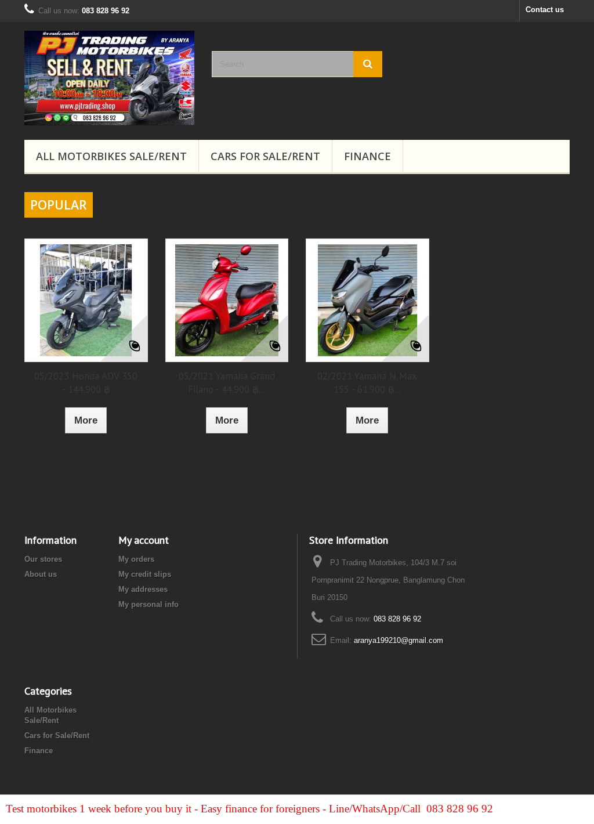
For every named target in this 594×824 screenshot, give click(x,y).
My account (143, 540)
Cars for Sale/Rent (265, 156)
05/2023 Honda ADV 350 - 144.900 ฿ (85, 383)
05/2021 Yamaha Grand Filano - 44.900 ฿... (227, 383)
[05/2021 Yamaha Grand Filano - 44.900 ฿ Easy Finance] (227, 300)
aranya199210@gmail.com (398, 640)
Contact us (545, 9)
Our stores (43, 559)
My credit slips (144, 574)
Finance (367, 156)
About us (40, 574)
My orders (136, 559)
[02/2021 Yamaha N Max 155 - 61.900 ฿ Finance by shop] (367, 300)
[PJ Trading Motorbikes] (109, 78)
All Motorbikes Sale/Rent (111, 156)
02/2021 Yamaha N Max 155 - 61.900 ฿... (367, 383)
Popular (58, 205)
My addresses (143, 589)
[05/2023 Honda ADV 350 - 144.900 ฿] (86, 300)
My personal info (148, 604)
